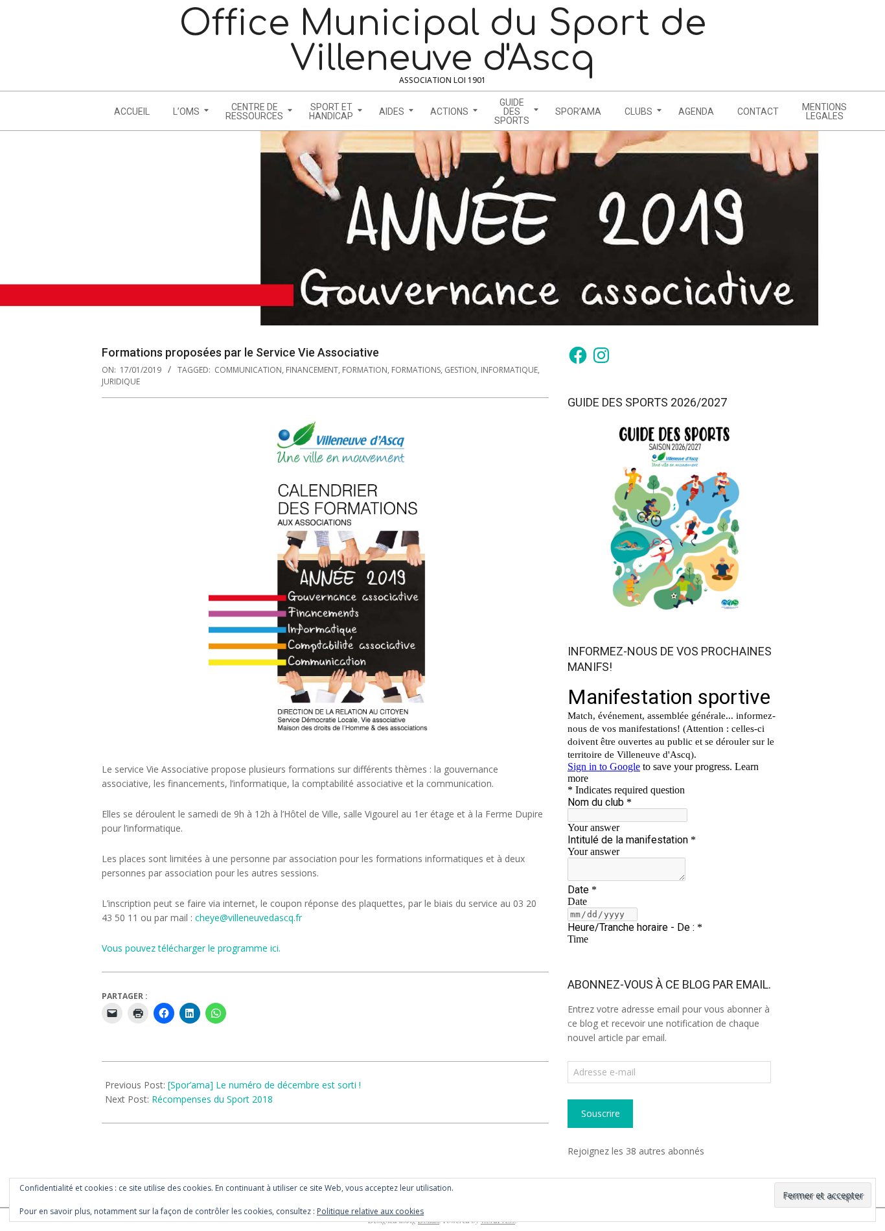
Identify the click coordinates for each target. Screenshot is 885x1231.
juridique (121, 381)
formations (416, 369)
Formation (364, 369)
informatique (509, 369)
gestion (460, 369)
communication (248, 369)
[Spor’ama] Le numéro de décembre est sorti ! (264, 1085)
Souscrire (600, 1113)
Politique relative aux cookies (370, 1211)
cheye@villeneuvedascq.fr (248, 917)
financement (312, 369)
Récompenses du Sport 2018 (212, 1099)
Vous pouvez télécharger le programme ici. (191, 948)
